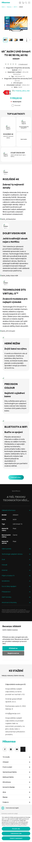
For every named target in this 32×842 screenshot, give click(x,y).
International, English (12, 808)
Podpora (6, 802)
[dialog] (16, 828)
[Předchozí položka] (2, 24)
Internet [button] (4, 570)
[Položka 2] (10, 40)
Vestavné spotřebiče (10, 772)
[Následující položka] (29, 24)
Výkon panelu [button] (6, 549)
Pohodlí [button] (4, 565)
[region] (16, 23)
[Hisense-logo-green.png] (9, 2)
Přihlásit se (13, 648)
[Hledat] (26, 3)
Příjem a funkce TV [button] (8, 576)
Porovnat (17, 105)
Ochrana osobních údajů (9, 813)
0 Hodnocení (23, 64)
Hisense (5, 797)
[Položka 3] (16, 40)
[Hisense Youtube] (16, 749)
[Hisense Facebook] (4, 749)
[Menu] (29, 3)
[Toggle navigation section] (29, 757)
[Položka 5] (26, 40)
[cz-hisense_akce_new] (21, 91)
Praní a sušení (7, 767)
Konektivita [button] (5, 581)
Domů (3, 7)
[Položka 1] (5, 40)
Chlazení (6, 762)
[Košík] (23, 3)
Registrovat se (13, 653)
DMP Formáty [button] (6, 597)
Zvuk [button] (3, 559)
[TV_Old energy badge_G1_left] (6, 93)
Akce (4, 792)
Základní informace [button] (8, 510)
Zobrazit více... (16, 477)
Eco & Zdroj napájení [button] (9, 586)
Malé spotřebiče (8, 777)
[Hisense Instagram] (10, 749)
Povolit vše (16, 829)
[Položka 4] (21, 40)
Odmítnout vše (16, 833)
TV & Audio (6, 757)
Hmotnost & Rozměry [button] (9, 603)
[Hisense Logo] (16, 741)
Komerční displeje (9, 787)
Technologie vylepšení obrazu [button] (12, 554)
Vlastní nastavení (16, 838)
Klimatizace (7, 782)
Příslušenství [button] (6, 592)
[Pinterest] (23, 749)
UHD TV (15, 7)
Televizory (9, 7)
